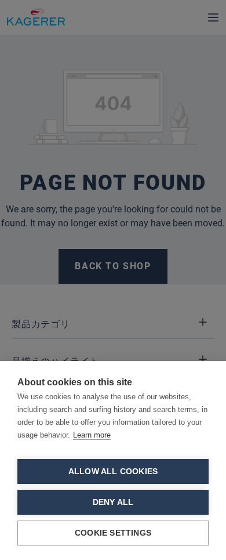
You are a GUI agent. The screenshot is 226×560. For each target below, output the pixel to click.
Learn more (92, 435)
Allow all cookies (113, 471)
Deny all (113, 502)
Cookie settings (113, 533)
